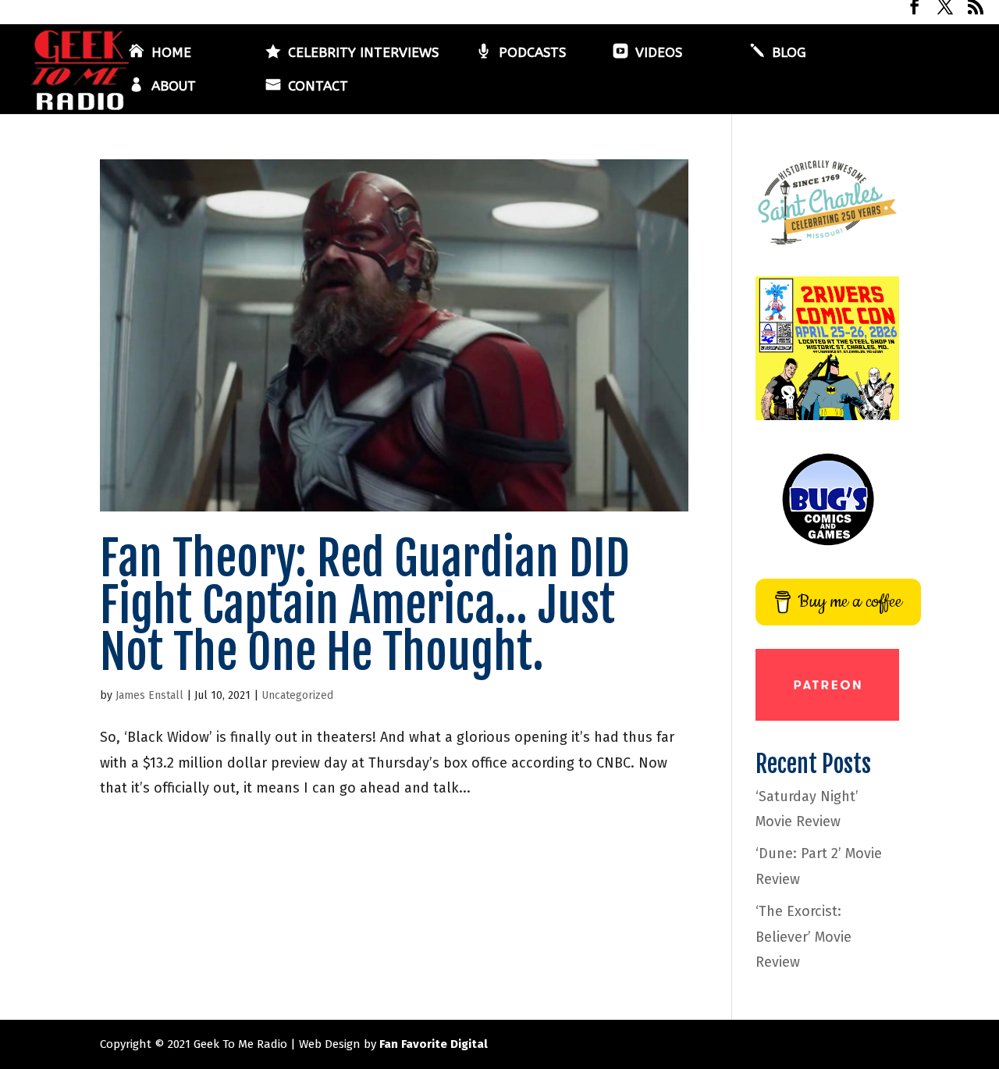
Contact (318, 87)
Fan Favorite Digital (433, 1044)
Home (171, 53)
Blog (789, 53)
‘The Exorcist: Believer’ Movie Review (803, 937)
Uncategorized (297, 695)
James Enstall (149, 695)
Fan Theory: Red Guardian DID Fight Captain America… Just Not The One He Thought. (365, 605)
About (173, 87)
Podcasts (532, 53)
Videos (658, 53)
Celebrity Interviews (363, 53)
